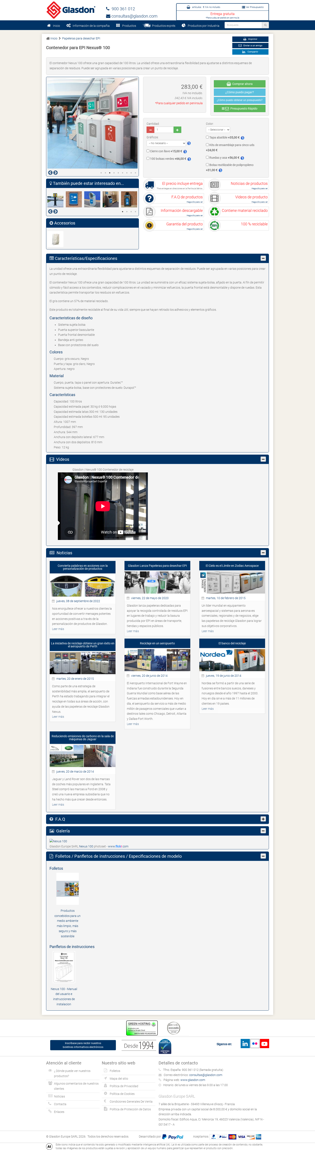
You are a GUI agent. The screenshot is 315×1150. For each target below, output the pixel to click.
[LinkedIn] (245, 1043)
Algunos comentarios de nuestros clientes (76, 1086)
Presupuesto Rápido (243, 108)
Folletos (115, 1071)
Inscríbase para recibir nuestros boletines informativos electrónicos (83, 1045)
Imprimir (252, 39)
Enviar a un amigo (252, 45)
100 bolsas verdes (167, 158)
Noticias (59, 1096)
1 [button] (101, 173)
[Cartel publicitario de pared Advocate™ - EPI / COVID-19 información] (75, 199)
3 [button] (110, 173)
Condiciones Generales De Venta (131, 1101)
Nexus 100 (86, 846)
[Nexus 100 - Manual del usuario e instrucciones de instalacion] (64, 966)
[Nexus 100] (58, 841)
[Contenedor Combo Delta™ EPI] (93, 199)
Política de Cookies (122, 1094)
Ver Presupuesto (254, 7)
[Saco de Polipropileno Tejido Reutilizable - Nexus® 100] (56, 239)
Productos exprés (163, 25)
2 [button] (105, 173)
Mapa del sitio (119, 1078)
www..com (118, 846)
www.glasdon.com (192, 1080)
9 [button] (135, 173)
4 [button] (114, 173)
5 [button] (118, 173)
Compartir (252, 51)
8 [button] (131, 173)
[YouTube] (264, 1043)
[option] (92, 123)
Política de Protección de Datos (130, 1109)
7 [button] (127, 173)
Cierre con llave (165, 151)
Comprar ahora (242, 84)
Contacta (60, 1104)
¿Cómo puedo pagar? (239, 92)
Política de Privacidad (124, 1086)
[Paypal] (172, 1136)
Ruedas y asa (224, 157)
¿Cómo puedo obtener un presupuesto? (239, 100)
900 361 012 (122, 8)
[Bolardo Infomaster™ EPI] (56, 199)
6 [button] (122, 173)
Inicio (56, 25)
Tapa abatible (224, 137)
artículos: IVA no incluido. (206, 7)
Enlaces (59, 1112)
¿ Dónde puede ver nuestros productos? (72, 1073)
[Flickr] (254, 1043)
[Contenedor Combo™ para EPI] (112, 199)
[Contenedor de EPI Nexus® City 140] (130, 199)
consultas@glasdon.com (134, 16)
